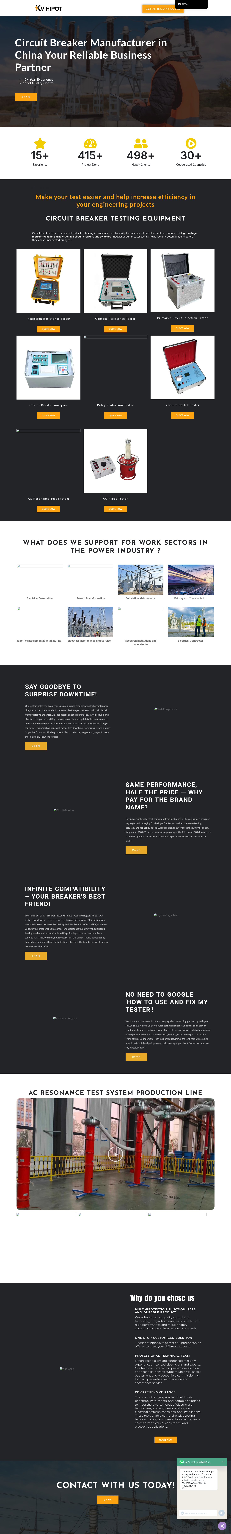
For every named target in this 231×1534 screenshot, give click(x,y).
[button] (115, 1154)
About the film (41, 188)
